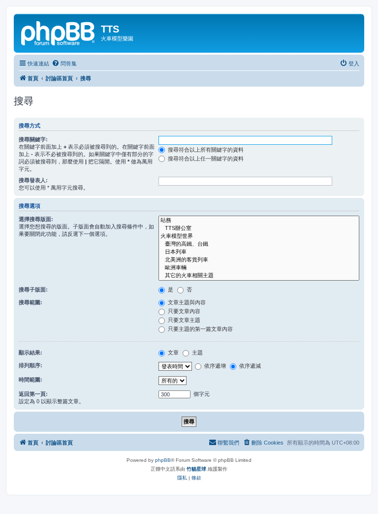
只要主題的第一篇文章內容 (199, 329)
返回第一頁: (33, 394)
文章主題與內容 (186, 302)
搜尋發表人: (33, 180)
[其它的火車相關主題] (258, 276)
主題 (196, 352)
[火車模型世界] (258, 236)
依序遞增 (214, 366)
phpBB (163, 460)
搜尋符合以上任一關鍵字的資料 (205, 158)
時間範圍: (30, 380)
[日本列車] (258, 252)
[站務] (258, 221)
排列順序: (30, 365)
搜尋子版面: (33, 289)
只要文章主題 (183, 320)
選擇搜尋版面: (36, 219)
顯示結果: (30, 352)
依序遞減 (249, 366)
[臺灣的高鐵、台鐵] (258, 244)
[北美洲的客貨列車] (258, 260)
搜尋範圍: (30, 302)
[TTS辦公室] (258, 228)
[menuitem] (64, 63)
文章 (172, 352)
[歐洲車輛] (258, 268)
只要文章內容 (183, 311)
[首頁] (58, 32)
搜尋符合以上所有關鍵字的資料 (205, 150)
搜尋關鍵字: (33, 139)
